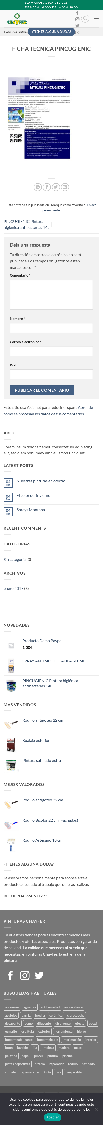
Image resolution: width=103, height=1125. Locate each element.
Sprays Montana (31, 509)
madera (64, 1048)
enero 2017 (14, 588)
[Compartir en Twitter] (56, 187)
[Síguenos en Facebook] (78, 13)
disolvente (63, 1023)
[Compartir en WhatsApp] (38, 187)
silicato (10, 1072)
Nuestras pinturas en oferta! (41, 480)
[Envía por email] (65, 187)
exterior (44, 1031)
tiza (58, 1072)
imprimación (72, 1040)
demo (29, 1023)
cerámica (56, 1015)
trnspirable (74, 1072)
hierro (81, 1031)
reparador (57, 1064)
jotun (9, 1048)
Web (14, 365)
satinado (88, 1064)
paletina (11, 1056)
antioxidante (73, 1007)
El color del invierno (33, 495)
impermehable (47, 1040)
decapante (12, 1023)
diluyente (44, 1023)
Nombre (17, 318)
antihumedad (50, 1007)
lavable (22, 1048)
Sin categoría (15, 559)
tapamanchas (30, 1072)
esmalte (11, 1031)
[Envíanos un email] (78, 32)
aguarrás (30, 1007)
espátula (28, 1031)
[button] (96, 18)
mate (78, 1048)
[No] (96, 1111)
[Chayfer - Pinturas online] (37, 18)
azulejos (11, 1015)
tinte (47, 1072)
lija (34, 1048)
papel (26, 1056)
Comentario (20, 275)
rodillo (73, 1064)
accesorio (12, 1007)
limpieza (48, 1048)
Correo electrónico (26, 342)
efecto (79, 1023)
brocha (40, 1015)
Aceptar (52, 1117)
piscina (67, 1056)
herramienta (64, 1031)
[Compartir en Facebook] (47, 187)
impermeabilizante (19, 1040)
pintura (53, 1056)
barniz (26, 1015)
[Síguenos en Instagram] (78, 19)
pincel (38, 1056)
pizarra (40, 1064)
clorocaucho (75, 1015)
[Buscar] (85, 19)
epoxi (93, 1023)
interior (91, 1040)
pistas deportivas (17, 1064)
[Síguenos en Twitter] (78, 26)
